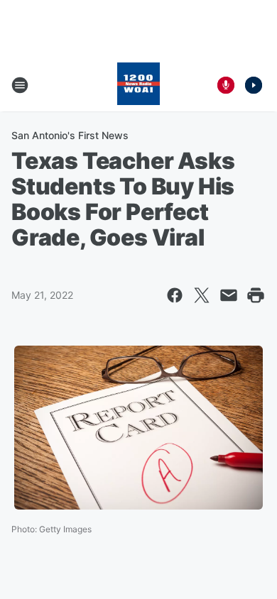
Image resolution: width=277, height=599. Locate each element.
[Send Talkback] (225, 85)
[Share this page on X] (202, 295)
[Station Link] (138, 85)
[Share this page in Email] (229, 295)
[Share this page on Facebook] (175, 295)
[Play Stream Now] (253, 85)
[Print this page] (256, 295)
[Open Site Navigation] (19, 85)
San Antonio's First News (70, 135)
